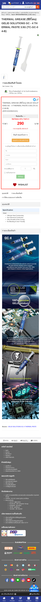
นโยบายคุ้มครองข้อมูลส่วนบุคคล (14, 521)
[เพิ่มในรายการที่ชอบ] (20, 184)
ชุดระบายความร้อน (14, 12)
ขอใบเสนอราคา (10, 172)
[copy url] (37, 99)
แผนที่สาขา (8, 466)
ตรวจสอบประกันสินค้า (11, 469)
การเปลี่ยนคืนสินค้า (10, 485)
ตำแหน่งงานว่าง (9, 468)
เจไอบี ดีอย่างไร (9, 457)
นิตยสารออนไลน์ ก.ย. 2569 (12, 471)
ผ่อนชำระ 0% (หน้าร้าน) (20, 140)
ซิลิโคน (8, 14)
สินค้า (6, 450)
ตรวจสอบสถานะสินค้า (11, 481)
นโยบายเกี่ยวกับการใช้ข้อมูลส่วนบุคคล (15, 517)
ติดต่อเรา (8, 456)
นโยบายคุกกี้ (8, 519)
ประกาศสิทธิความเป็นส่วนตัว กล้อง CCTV (16, 523)
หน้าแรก (3, 12)
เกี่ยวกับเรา (8, 454)
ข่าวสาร (7, 452)
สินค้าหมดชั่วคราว (20, 135)
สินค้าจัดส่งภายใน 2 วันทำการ (20, 119)
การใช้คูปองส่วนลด (10, 486)
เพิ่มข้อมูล (20, 176)
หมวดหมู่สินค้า (29, 7)
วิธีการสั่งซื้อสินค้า (10, 480)
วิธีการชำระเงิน (9, 483)
